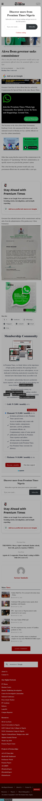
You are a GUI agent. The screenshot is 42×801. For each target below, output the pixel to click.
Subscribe (32, 27)
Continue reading (21, 33)
